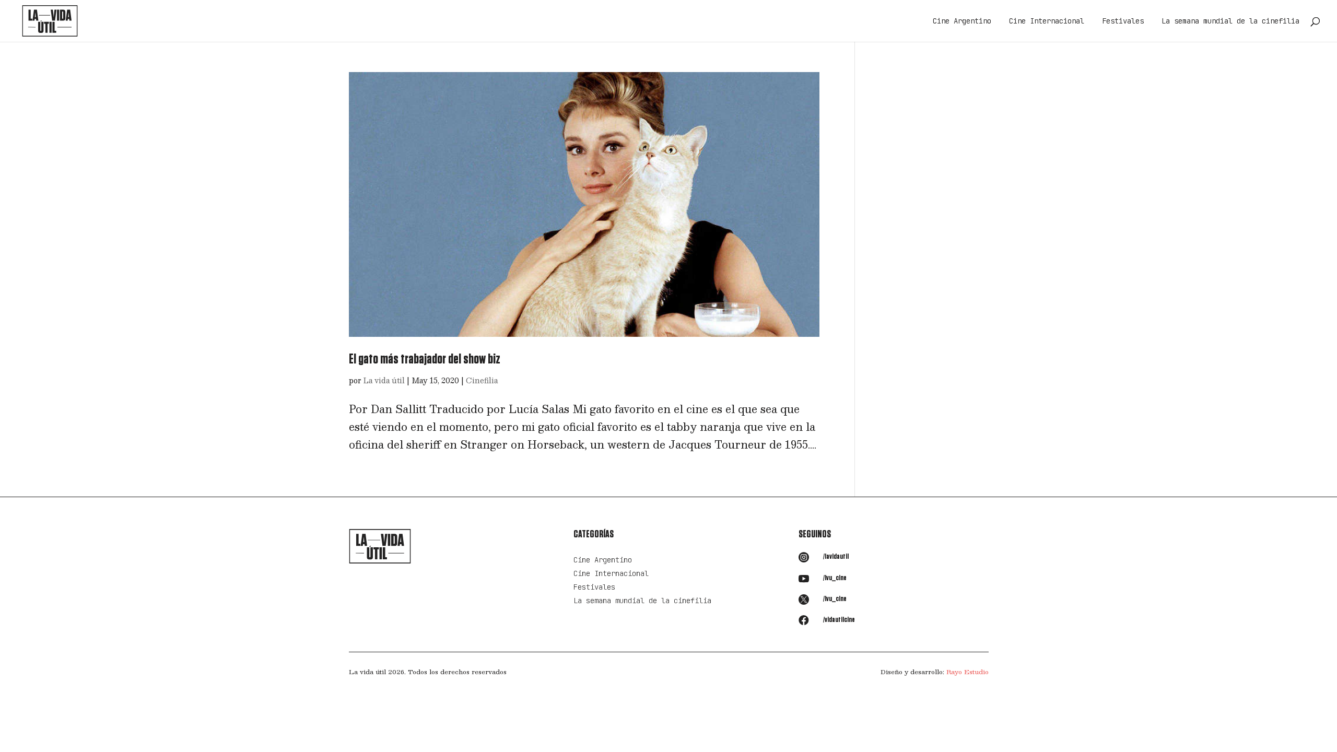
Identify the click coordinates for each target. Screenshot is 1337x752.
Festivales (1123, 21)
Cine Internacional (1046, 21)
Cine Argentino (962, 21)
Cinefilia (482, 380)
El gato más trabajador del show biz (424, 359)
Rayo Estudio (967, 671)
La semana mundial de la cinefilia (1230, 21)
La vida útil (384, 380)
